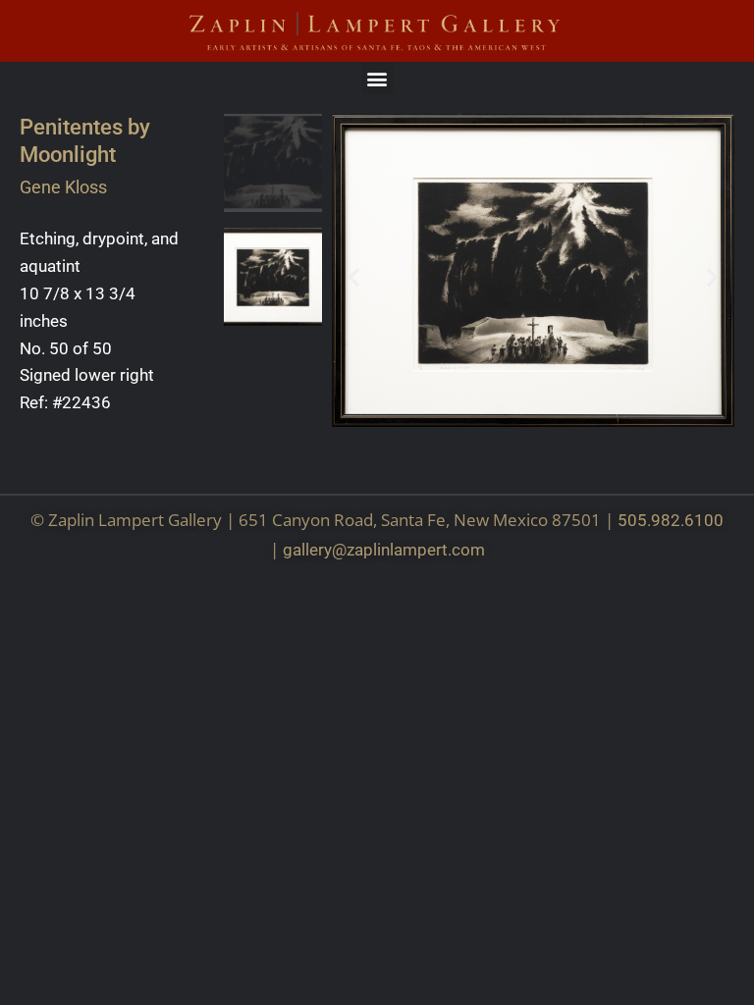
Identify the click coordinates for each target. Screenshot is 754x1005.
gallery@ (315, 549)
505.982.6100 (671, 520)
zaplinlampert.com (416, 549)
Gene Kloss (63, 187)
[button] (377, 78)
